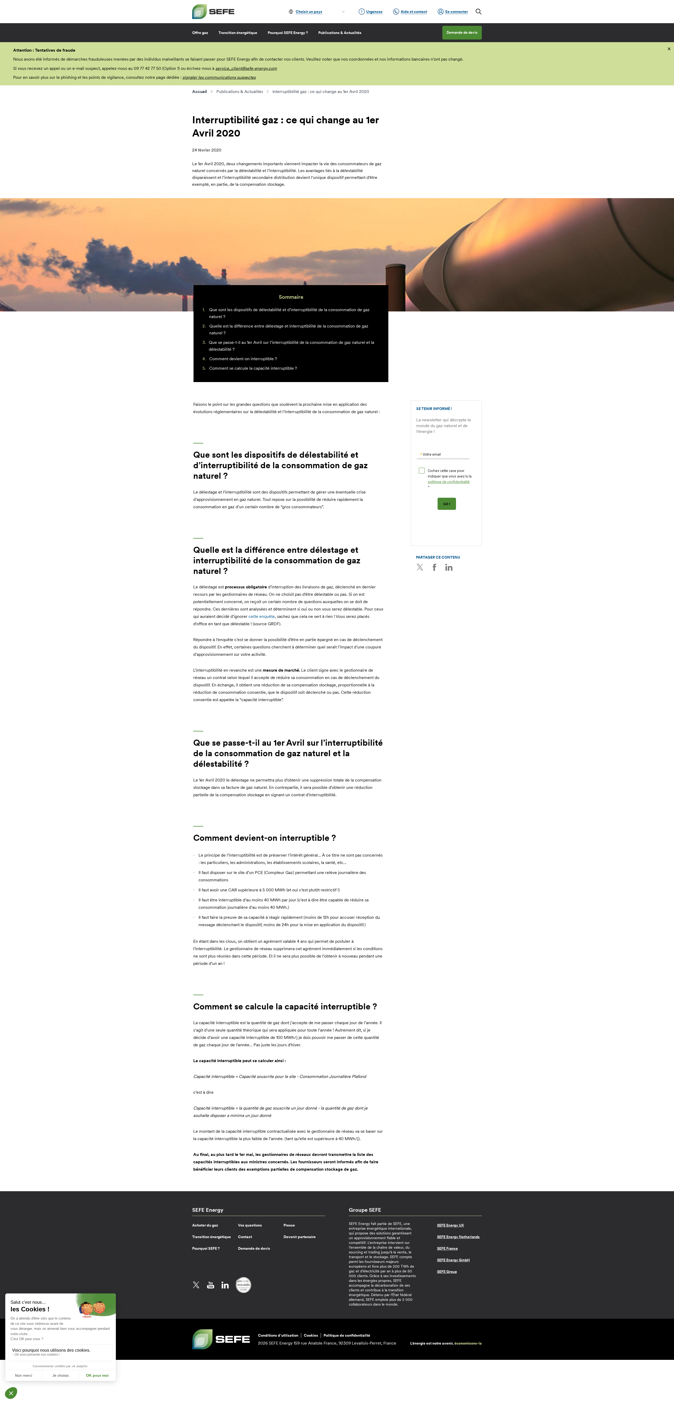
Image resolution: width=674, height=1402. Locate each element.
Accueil (199, 91)
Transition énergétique (238, 32)
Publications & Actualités (339, 32)
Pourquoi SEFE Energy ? (288, 32)
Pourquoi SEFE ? (206, 1248)
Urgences (374, 11)
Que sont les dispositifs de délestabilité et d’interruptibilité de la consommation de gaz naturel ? (289, 313)
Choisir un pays (309, 11)
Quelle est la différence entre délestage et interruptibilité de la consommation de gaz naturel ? (288, 329)
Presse (289, 1225)
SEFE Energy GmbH (453, 1260)
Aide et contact (414, 11)
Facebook (434, 567)
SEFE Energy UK (450, 1225)
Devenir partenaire (300, 1236)
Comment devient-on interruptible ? (243, 358)
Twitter (420, 567)
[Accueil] (213, 11)
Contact (245, 1236)
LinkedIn (449, 567)
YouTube (211, 1285)
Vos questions (250, 1225)
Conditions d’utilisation (278, 1335)
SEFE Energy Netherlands (458, 1236)
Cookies (311, 1335)
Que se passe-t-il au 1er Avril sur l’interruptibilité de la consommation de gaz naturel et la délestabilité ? (291, 346)
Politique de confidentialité (347, 1335)
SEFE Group (447, 1271)
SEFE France (447, 1248)
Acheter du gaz (205, 1225)
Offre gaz (200, 32)
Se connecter (456, 11)
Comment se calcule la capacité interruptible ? (253, 368)
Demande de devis (462, 32)
